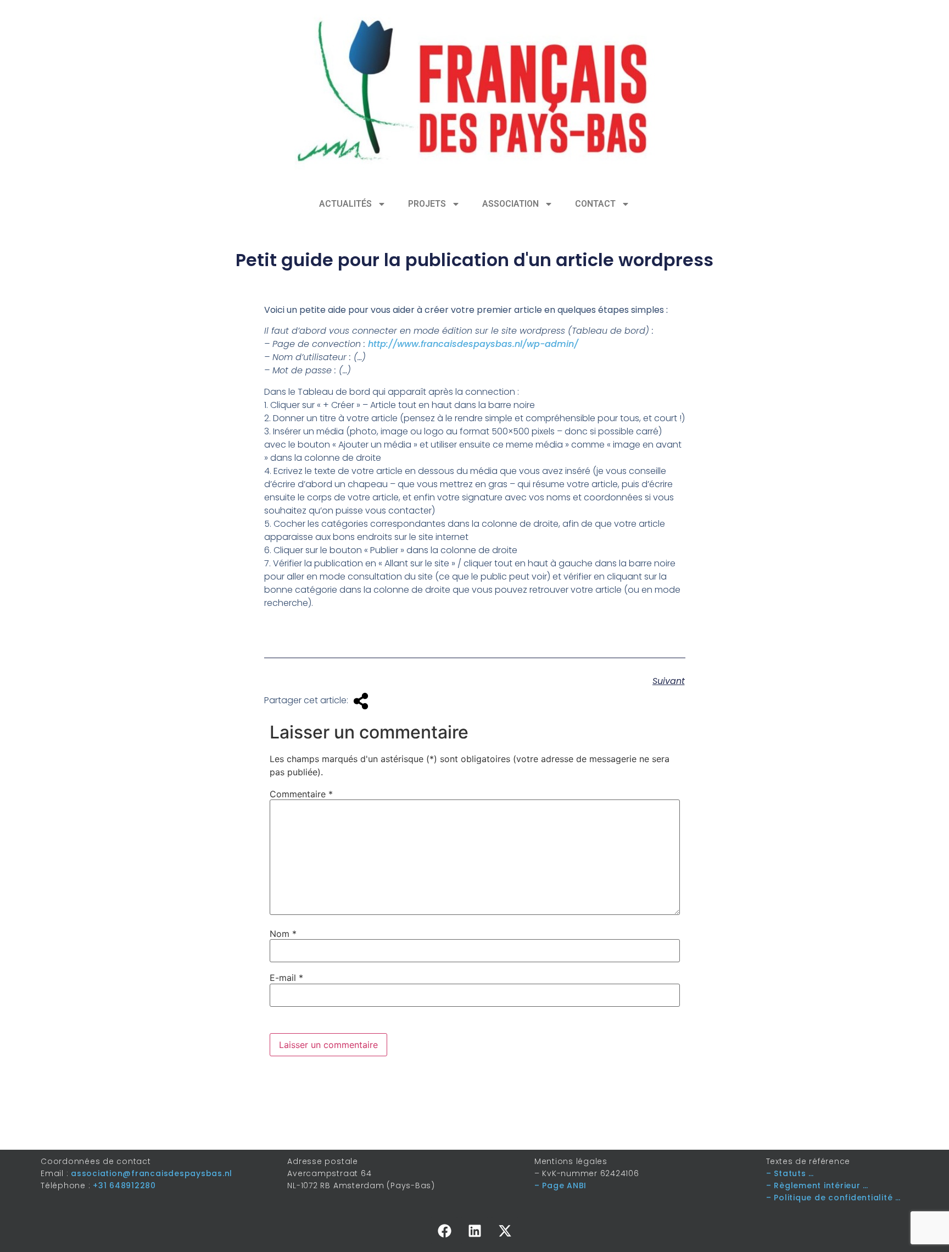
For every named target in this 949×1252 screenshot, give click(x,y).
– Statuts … (790, 1173)
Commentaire (301, 794)
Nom (283, 933)
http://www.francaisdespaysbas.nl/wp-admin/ (473, 344)
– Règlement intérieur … (817, 1185)
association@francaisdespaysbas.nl (151, 1173)
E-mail (286, 977)
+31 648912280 (124, 1185)
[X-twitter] (504, 1230)
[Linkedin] (474, 1230)
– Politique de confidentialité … (833, 1197)
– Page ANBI (560, 1185)
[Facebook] (444, 1230)
